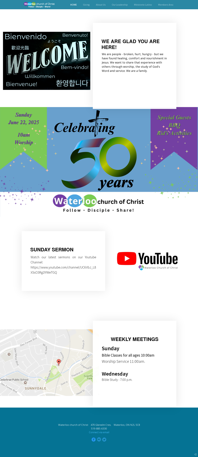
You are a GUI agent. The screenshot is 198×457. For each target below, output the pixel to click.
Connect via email (99, 432)
